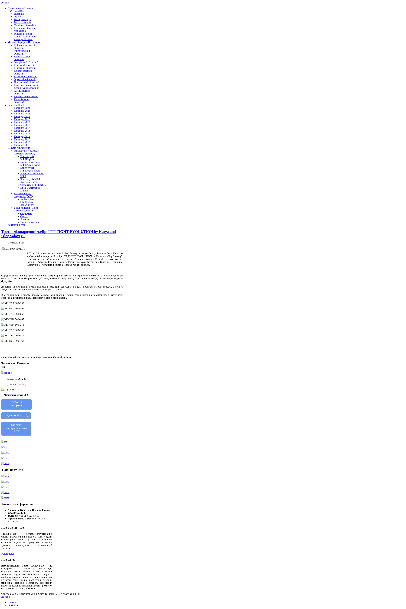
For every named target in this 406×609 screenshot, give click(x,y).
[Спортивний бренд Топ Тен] (5, 481)
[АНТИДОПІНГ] (5, 458)
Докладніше (7, 553)
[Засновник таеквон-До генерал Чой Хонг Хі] (6, 372)
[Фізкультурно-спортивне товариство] (5, 487)
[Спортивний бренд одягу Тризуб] (5, 497)
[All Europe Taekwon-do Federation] (4, 442)
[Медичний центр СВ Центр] (5, 492)
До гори (5, 596)
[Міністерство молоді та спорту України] (5, 452)
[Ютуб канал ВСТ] (5, 463)
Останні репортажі (16, 404)
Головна (12, 602)
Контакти (13, 605)
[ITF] (4, 447)
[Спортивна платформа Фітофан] (5, 476)
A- (8, 2)
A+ (3, 2)
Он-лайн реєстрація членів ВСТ (16, 428)
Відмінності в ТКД (16, 415)
